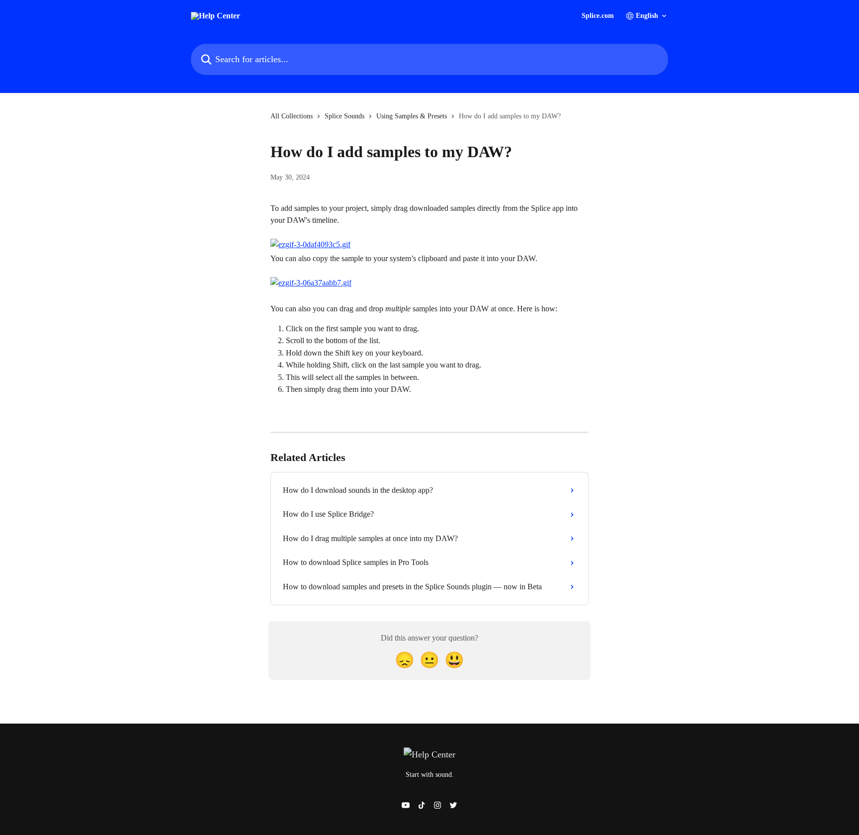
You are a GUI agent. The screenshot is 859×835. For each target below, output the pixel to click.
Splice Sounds (344, 116)
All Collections (291, 116)
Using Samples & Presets (411, 116)
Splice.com (598, 15)
